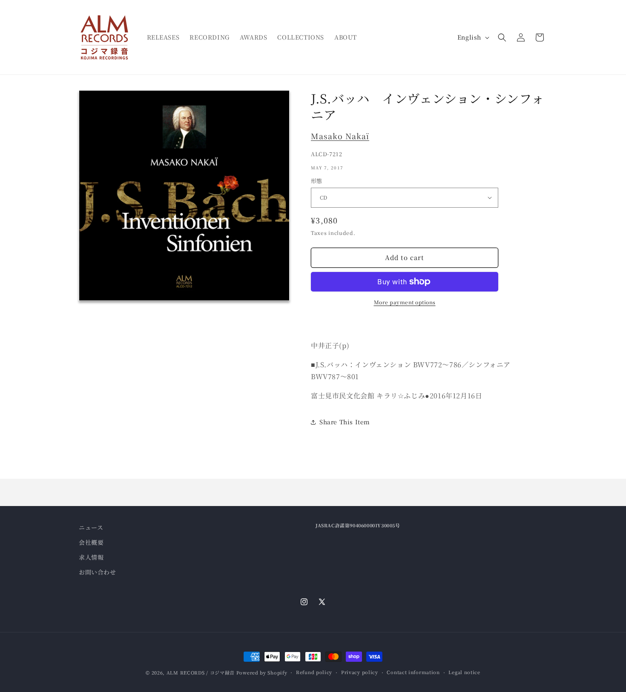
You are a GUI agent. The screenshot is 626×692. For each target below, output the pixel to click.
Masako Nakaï (340, 135)
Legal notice (464, 672)
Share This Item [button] (344, 421)
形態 (316, 181)
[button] (502, 37)
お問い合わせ (97, 572)
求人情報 (91, 557)
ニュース (91, 527)
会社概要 (91, 542)
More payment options (405, 302)
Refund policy (314, 672)
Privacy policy (359, 672)
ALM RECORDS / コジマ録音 (201, 672)
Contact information (413, 672)
